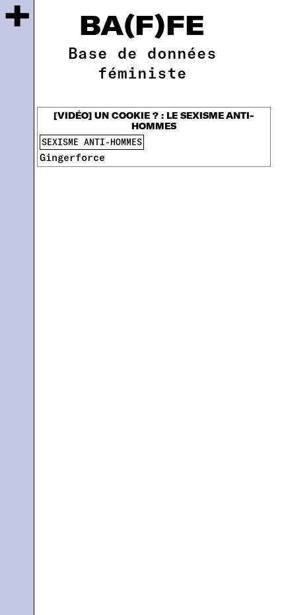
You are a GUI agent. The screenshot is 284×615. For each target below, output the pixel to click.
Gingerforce (72, 157)
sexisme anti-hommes (92, 142)
